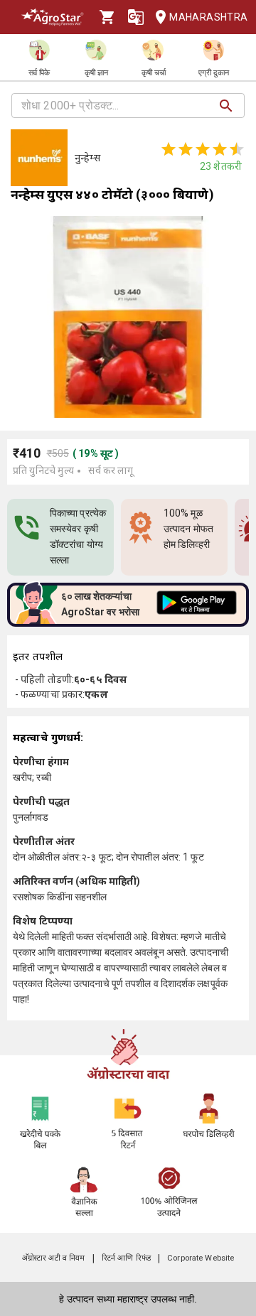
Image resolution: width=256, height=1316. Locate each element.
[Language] (136, 17)
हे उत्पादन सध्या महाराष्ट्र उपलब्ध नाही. (128, 1299)
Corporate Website (200, 1258)
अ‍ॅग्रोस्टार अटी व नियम (53, 1258)
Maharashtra (207, 17)
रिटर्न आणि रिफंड (126, 1258)
